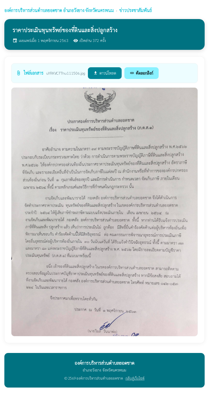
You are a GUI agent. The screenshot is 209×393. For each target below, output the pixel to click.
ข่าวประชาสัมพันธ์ (135, 10)
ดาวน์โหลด (104, 72)
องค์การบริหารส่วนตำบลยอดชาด (59, 10)
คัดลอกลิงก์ (141, 72)
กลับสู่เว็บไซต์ (135, 378)
